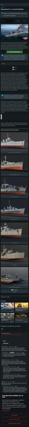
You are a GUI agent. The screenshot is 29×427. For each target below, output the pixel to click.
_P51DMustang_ (6, 374)
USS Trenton (14, 242)
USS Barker (14, 291)
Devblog (18, 20)
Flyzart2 (3, 381)
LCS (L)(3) (14, 265)
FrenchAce (5, 386)
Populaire (5, 343)
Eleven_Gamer (4, 346)
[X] (2, 329)
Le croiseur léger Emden (14, 174)
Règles (4, 341)
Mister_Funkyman (5, 359)
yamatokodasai (6, 366)
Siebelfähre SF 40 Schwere (14, 287)
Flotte (24, 20)
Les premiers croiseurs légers (14, 152)
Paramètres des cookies (14, 423)
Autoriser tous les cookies (14, 419)
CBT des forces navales (14, 51)
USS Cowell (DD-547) (14, 219)
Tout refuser (14, 415)
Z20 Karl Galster (14, 196)
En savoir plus (5, 410)
